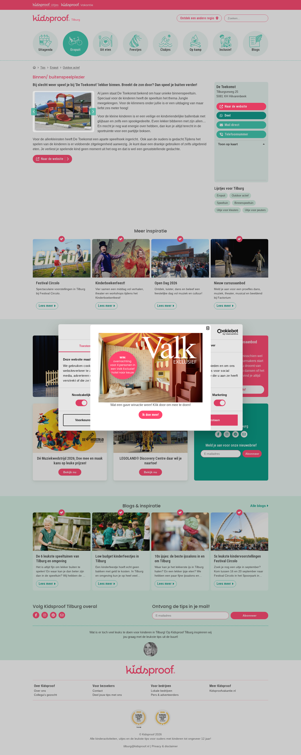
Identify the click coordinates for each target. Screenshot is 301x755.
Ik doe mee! (150, 414)
